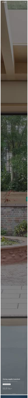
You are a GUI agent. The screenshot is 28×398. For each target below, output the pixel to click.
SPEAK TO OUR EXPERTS (6, 388)
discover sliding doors (6, 384)
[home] (4, 2)
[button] (25, 2)
